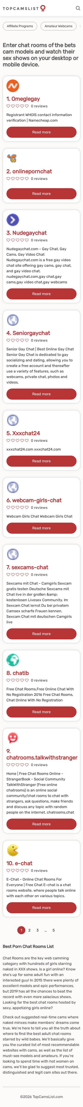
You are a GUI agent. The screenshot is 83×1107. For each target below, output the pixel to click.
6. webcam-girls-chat (34, 500)
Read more (41, 132)
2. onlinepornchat (29, 171)
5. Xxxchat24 (23, 433)
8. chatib (17, 673)
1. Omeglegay (23, 99)
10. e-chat (19, 863)
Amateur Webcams (58, 26)
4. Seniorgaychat (28, 333)
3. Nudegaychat (26, 233)
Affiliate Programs (20, 26)
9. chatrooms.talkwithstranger (41, 754)
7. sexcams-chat (27, 567)
